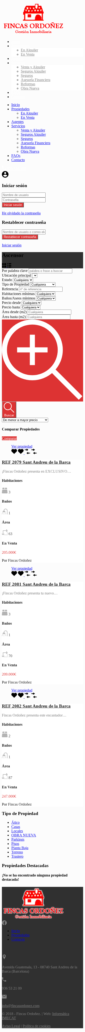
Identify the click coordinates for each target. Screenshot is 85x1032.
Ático (15, 822)
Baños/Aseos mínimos (19, 298)
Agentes (17, 59)
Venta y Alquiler (33, 67)
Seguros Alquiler (33, 71)
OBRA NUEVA (23, 835)
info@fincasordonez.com (20, 1006)
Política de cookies (37, 1026)
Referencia (10, 289)
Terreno (17, 852)
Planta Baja (19, 848)
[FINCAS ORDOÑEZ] (33, 34)
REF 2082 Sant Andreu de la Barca (36, 706)
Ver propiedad (21, 446)
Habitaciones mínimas (19, 294)
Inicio (15, 42)
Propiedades (20, 46)
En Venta (27, 54)
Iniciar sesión (13, 205)
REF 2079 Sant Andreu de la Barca (36, 462)
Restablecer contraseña (20, 237)
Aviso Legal (11, 1026)
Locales (17, 831)
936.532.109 (16, 169)
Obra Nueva (30, 88)
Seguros (27, 76)
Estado (7, 280)
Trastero (17, 856)
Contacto (18, 97)
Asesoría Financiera (35, 80)
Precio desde (12, 303)
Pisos (15, 844)
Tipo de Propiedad (16, 284)
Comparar (9, 438)
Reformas (28, 84)
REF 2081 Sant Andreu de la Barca (36, 584)
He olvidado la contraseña (21, 213)
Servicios (18, 63)
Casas (15, 827)
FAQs (15, 92)
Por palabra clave (15, 271)
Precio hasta (11, 307)
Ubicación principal (17, 275)
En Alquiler (29, 50)
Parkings (17, 839)
